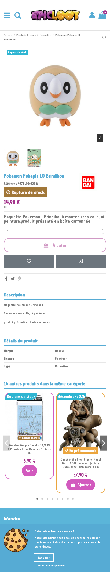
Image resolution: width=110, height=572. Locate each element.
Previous (6, 443)
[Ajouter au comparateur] (81, 261)
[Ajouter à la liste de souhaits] (29, 261)
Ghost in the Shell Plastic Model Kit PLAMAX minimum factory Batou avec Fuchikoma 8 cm (81, 463)
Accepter (44, 558)
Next (103, 443)
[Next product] (105, 37)
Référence (10, 184)
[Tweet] (12, 279)
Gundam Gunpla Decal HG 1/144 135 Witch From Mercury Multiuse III (29, 449)
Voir (29, 470)
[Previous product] (103, 37)
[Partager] (6, 279)
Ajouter (60, 245)
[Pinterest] (19, 279)
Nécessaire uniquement (51, 565)
